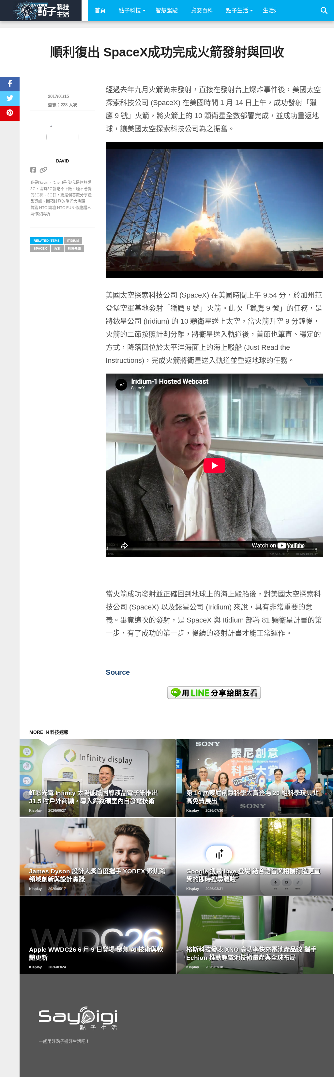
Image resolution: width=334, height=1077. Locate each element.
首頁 (100, 11)
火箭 (57, 248)
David (62, 161)
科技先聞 (74, 248)
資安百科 (202, 11)
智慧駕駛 (167, 11)
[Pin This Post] (10, 113)
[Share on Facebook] (10, 84)
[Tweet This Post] (10, 98)
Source (118, 672)
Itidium (73, 240)
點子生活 (237, 11)
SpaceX (40, 248)
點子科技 (130, 11)
